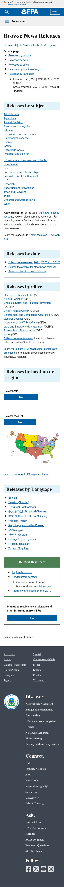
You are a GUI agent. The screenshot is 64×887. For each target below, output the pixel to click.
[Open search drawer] (7, 12)
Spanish (37, 654)
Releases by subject (19, 55)
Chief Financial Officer (16, 311)
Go (32, 618)
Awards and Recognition (17, 126)
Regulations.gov (34, 786)
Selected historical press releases (27, 271)
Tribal (7, 196)
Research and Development (20, 330)
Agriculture (10, 118)
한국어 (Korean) (17, 535)
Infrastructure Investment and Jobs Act (25, 160)
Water (7, 204)
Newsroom (18, 21)
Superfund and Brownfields (19, 188)
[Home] (30, 11)
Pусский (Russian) (19, 544)
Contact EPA (33, 822)
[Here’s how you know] (32, 4)
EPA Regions (48, 45)
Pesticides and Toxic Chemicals (21, 176)
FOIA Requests (34, 839)
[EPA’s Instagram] (51, 869)
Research (9, 184)
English (12, 498)
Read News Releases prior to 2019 (31, 591)
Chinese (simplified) (44, 659)
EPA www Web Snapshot (40, 721)
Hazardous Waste (14, 150)
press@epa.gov (42, 586)
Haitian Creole (11, 670)
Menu (55, 11)
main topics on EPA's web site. (32, 237)
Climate (8, 130)
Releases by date (18, 60)
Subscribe (31, 792)
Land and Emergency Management (23, 327)
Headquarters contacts (24, 577)
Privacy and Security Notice (42, 744)
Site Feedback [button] (33, 851)
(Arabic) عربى (15, 530)
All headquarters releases (18, 338)
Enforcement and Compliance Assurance (27, 315)
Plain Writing (33, 738)
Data (28, 763)
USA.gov (30, 797)
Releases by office (18, 65)
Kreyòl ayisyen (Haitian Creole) (26, 525)
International (11, 164)
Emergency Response (16, 138)
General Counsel (13, 319)
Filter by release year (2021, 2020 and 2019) (34, 262)
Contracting (32, 715)
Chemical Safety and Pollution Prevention (27, 303)
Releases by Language (21, 74)
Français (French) (18, 521)
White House (33, 803)
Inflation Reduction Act (16, 154)
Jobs (28, 774)
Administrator (11, 114)
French (36, 665)
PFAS (7, 180)
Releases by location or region (25, 69)
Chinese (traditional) (15, 665)
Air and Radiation (13, 122)
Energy (8, 142)
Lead (6, 168)
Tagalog (8, 680)
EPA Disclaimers (35, 828)
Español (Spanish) (18, 502)
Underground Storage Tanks (19, 200)
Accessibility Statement (39, 704)
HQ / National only (28, 45)
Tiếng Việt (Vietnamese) (22, 507)
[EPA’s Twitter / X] (36, 869)
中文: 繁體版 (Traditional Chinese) (27, 516)
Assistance (9, 654)
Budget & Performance (39, 709)
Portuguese (9, 675)
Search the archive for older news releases (32, 267)
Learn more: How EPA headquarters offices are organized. (30, 351)
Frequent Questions (37, 845)
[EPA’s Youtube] (43, 869)
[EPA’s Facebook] (28, 869)
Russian (37, 675)
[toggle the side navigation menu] (7, 21)
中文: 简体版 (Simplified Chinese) (27, 511)
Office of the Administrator (18, 295)
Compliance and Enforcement (20, 134)
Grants (7, 146)
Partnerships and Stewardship (21, 172)
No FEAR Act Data (37, 732)
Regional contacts (22, 572)
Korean (37, 670)
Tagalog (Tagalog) (18, 548)
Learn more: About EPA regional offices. (26, 474)
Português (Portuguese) (22, 539)
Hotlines (30, 833)
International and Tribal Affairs (21, 322)
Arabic (7, 659)
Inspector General (36, 768)
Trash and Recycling (15, 192)
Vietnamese (39, 680)
